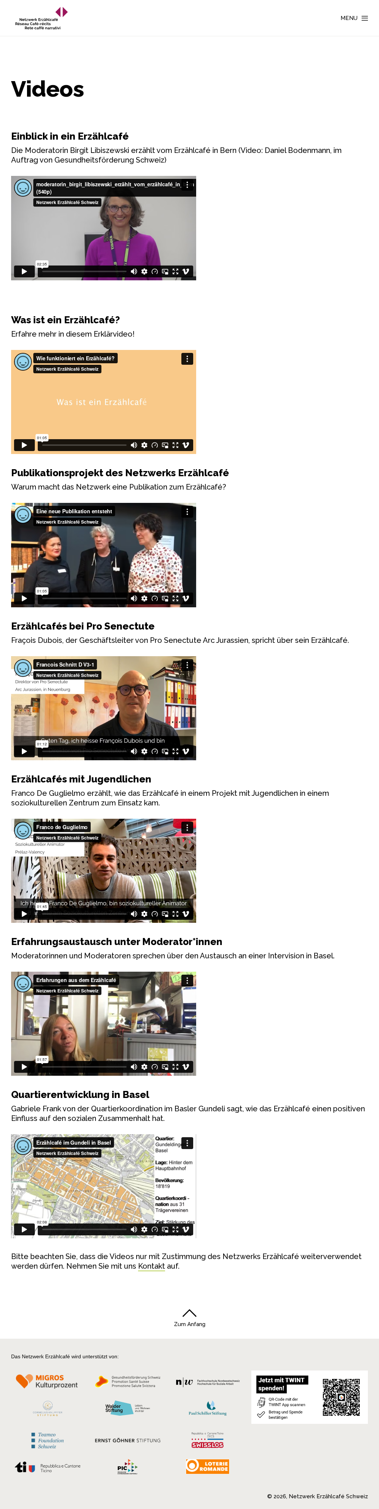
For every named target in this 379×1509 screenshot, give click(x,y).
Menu (349, 18)
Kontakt (151, 1266)
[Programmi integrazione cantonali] (127, 1468)
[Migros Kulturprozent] (47, 1384)
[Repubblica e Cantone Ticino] (47, 1469)
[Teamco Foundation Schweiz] (47, 1439)
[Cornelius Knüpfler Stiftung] (47, 1410)
